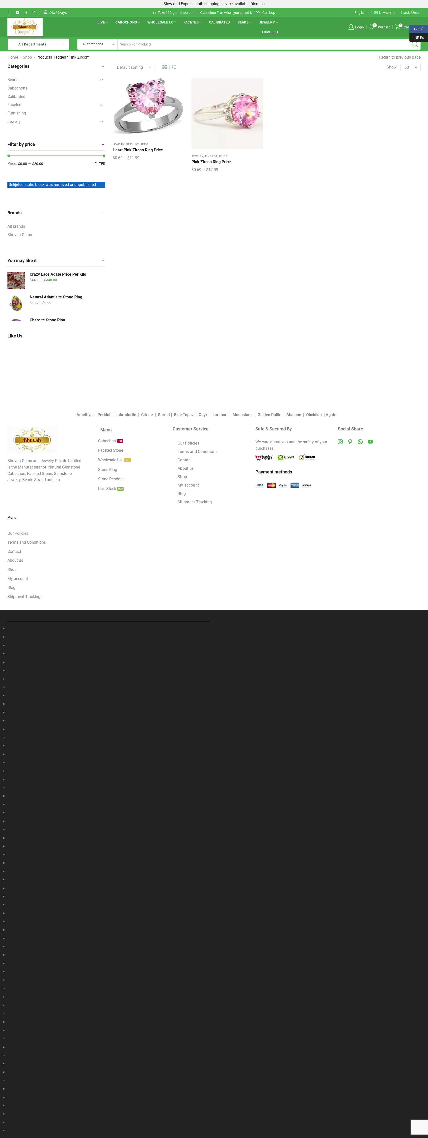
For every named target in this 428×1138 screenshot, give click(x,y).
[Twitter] (26, 13)
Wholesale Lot (161, 22)
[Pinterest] (350, 441)
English (360, 13)
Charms (14, 1038)
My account (188, 485)
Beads (243, 22)
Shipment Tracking (195, 502)
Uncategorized (19, 1130)
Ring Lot (132, 144)
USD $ (416, 28)
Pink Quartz (17, 863)
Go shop (161, 13)
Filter (100, 164)
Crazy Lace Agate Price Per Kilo (58, 274)
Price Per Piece (20, 888)
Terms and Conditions (197, 451)
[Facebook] (9, 13)
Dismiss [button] (257, 3)
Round (13, 662)
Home (13, 57)
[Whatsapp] (360, 441)
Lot (10, 1063)
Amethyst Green (21, 812)
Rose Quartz (18, 871)
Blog (182, 493)
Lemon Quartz (19, 846)
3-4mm (13, 653)
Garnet (164, 414)
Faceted (191, 22)
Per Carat (15, 695)
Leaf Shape (17, 754)
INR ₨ (416, 37)
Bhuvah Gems (19, 234)
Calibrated (219, 22)
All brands (16, 226)
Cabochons (126, 22)
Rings (144, 144)
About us (186, 468)
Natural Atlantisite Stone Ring (56, 297)
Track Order (411, 12)
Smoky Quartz (19, 879)
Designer (15, 1089)
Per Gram (15, 704)
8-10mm (14, 670)
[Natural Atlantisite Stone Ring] (16, 303)
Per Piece (15, 712)
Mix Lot (14, 980)
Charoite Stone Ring (47, 320)
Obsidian (314, 414)
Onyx (203, 414)
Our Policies (188, 443)
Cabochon (16, 687)
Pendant (14, 1055)
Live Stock (16, 1114)
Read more (263, 13)
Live (101, 22)
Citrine (147, 414)
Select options (148, 109)
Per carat (15, 796)
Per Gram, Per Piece (24, 1072)
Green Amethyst (21, 930)
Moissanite (17, 988)
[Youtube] (17, 13)
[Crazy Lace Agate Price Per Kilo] (16, 280)
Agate (331, 414)
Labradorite (125, 414)
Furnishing (16, 113)
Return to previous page (400, 57)
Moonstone (243, 414)
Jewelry (267, 22)
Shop (27, 57)
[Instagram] (34, 13)
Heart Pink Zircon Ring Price (138, 150)
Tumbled (270, 32)
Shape (13, 737)
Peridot (104, 414)
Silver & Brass (19, 1030)
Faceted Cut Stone (23, 787)
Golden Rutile (269, 414)
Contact (185, 460)
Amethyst (85, 414)
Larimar (220, 414)
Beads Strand (19, 637)
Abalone (293, 414)
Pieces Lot (16, 720)
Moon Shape (18, 762)
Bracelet (14, 1013)
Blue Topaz (184, 414)
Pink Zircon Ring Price (211, 161)
